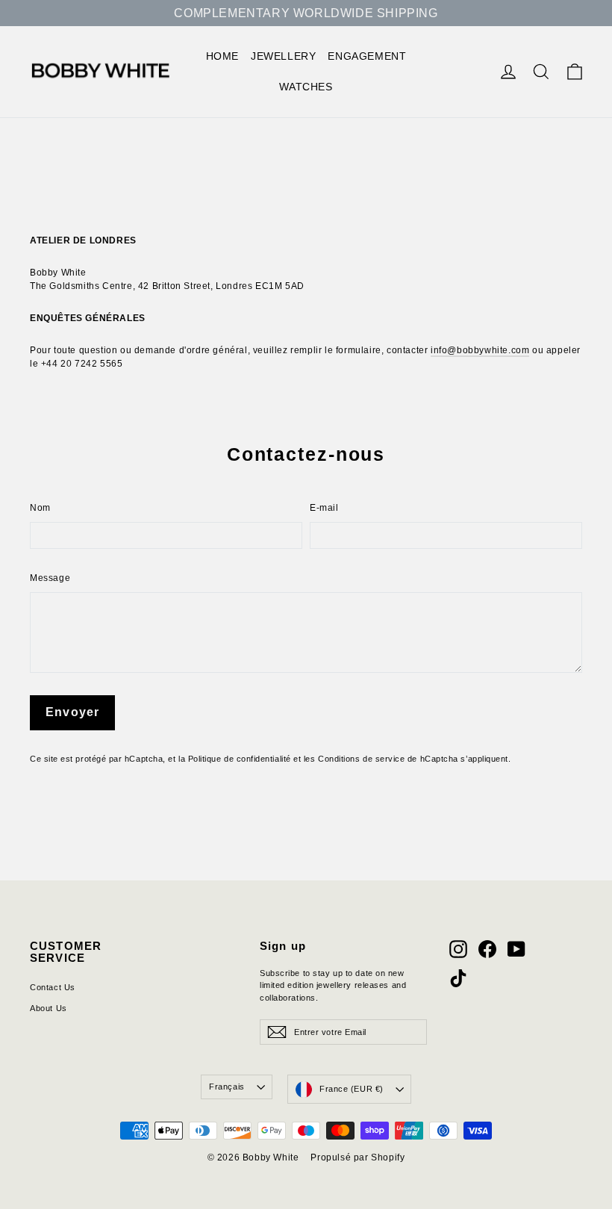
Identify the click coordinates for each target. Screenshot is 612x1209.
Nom (40, 508)
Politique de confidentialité (239, 758)
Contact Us (52, 987)
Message (50, 578)
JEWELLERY (283, 56)
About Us (48, 1008)
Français (226, 1086)
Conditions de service (361, 758)
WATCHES (305, 87)
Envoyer (72, 712)
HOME (222, 56)
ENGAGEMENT (367, 56)
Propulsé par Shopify (357, 1157)
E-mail (324, 508)
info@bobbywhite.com (480, 350)
